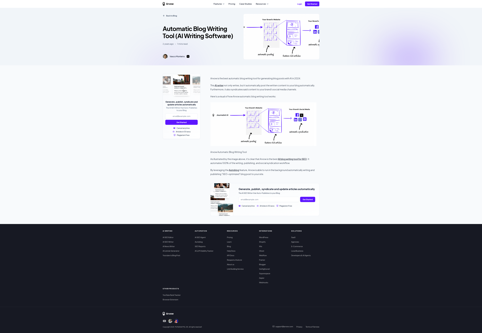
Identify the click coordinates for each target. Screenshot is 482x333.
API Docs (230, 255)
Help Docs (231, 251)
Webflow (263, 255)
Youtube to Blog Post (171, 255)
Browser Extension (170, 299)
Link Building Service (235, 269)
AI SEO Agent (200, 237)
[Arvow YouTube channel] (164, 321)
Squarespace (264, 273)
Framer (262, 260)
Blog (229, 246)
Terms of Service (312, 327)
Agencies (295, 242)
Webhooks (263, 282)
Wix (260, 246)
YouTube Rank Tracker (172, 295)
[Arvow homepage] (168, 4)
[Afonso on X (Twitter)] (176, 321)
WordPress (263, 237)
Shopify (262, 242)
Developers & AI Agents (301, 255)
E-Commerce (297, 246)
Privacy (299, 327)
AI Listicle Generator (171, 251)
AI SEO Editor (168, 237)
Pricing (230, 237)
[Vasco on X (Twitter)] (170, 321)
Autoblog (234, 170)
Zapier (261, 278)
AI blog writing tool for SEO (292, 159)
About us (230, 264)
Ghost (261, 251)
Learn (229, 242)
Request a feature (234, 260)
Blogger (262, 264)
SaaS (293, 237)
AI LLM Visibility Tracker (204, 251)
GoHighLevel (264, 269)
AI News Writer (169, 246)
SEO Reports (200, 246)
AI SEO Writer (168, 242)
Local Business (297, 251)
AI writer (219, 85)
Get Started (181, 122)
